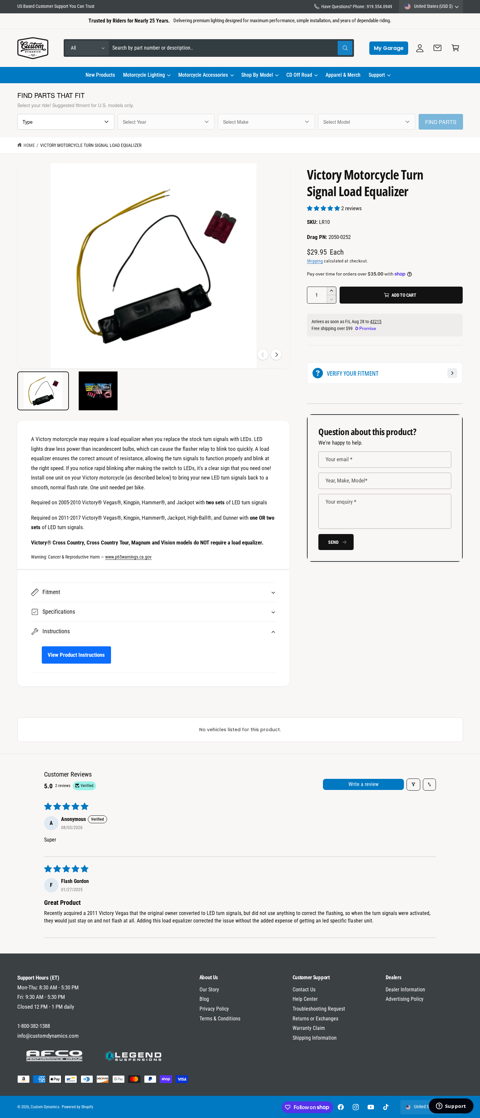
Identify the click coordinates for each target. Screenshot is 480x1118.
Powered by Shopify (77, 1107)
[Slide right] (276, 354)
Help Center (305, 999)
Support (377, 75)
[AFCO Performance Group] (54, 1056)
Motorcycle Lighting (144, 75)
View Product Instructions (76, 655)
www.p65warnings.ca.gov (128, 556)
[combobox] (232, 48)
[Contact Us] (438, 48)
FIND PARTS (440, 122)
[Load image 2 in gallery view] (98, 390)
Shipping (315, 261)
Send (333, 542)
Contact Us (304, 989)
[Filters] (413, 784)
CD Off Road (299, 75)
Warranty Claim (309, 1028)
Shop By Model (257, 75)
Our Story (209, 989)
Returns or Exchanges (315, 1019)
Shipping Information (315, 1038)
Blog (204, 999)
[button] (146, 75)
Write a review (363, 784)
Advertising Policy (405, 999)
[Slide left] (263, 354)
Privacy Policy (214, 1009)
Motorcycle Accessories (203, 75)
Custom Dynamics (45, 1107)
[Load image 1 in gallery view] (43, 390)
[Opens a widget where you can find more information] (450, 1106)
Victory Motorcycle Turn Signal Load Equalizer (91, 145)
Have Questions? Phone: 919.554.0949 (356, 6)
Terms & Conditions (220, 1019)
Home (29, 145)
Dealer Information (405, 989)
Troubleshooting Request (319, 1009)
